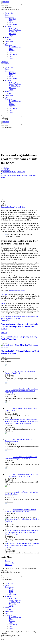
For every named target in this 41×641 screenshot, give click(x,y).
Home (7, 15)
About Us (8, 565)
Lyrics (11, 20)
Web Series (13, 24)
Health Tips (9, 41)
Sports (11, 22)
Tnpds (11, 36)
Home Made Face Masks (17, 291)
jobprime (6, 168)
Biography (12, 19)
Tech (11, 52)
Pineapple (4, 294)
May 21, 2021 (5, 170)
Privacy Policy (10, 563)
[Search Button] (21, 4)
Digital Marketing (15, 47)
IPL (10, 39)
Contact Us (9, 13)
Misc (11, 49)
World (11, 58)
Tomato (3, 303)
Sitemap (7, 561)
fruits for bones (15, 318)
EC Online (12, 34)
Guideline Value (14, 32)
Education (8, 45)
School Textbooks (15, 30)
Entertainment (9, 17)
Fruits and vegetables (12, 316)
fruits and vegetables (9, 172)
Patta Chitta (13, 28)
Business (12, 51)
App (6, 43)
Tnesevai (8, 26)
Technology (13, 54)
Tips (10, 56)
